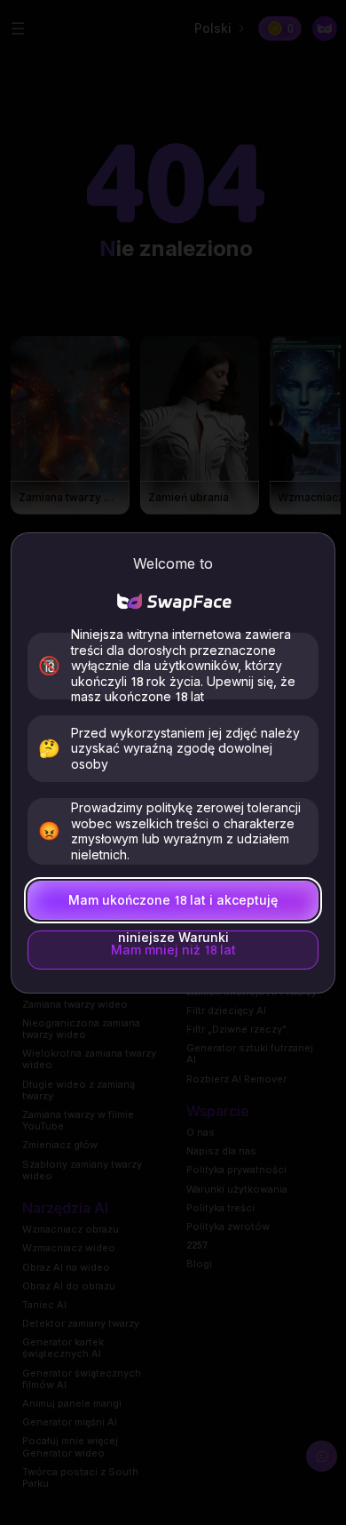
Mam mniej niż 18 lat (173, 949)
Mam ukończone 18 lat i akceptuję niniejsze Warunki (173, 906)
